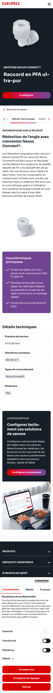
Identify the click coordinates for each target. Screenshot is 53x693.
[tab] (23, 119)
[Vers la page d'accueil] (10, 3)
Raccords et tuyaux (16, 109)
